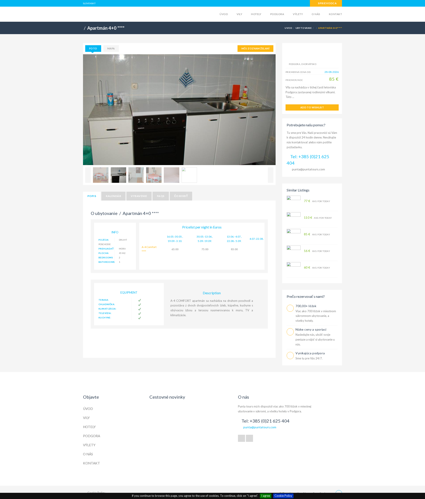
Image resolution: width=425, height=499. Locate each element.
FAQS (160, 196)
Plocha (103, 253)
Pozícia (104, 239)
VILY (239, 14)
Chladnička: (107, 304)
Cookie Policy (283, 495)
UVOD (288, 28)
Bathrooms (106, 262)
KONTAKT (335, 14)
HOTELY (256, 14)
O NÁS (316, 14)
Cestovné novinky (167, 397)
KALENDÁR (113, 196)
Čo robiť (181, 196)
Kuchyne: (105, 317)
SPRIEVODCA (327, 3)
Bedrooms (106, 257)
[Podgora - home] (117, 13)
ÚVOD (224, 14)
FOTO (93, 48)
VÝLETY (298, 14)
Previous (88, 175)
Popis (91, 196)
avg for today (317, 201)
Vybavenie (139, 196)
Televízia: (105, 313)
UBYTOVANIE (304, 28)
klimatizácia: (107, 308)
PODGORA (277, 14)
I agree (265, 495)
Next (270, 175)
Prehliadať (106, 248)
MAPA (111, 48)
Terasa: (104, 299)
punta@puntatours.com (308, 169)
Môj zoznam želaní (255, 48)
